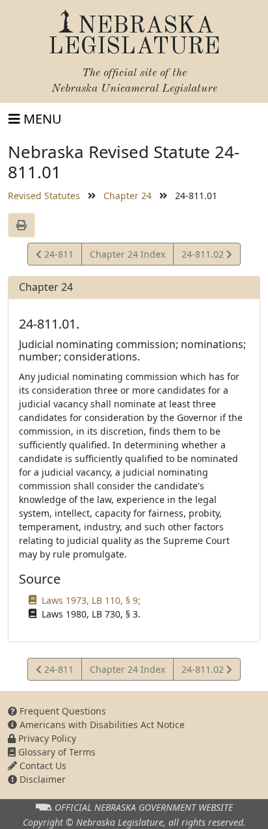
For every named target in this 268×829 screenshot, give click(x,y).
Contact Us (41, 765)
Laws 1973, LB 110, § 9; (91, 600)
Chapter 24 (127, 195)
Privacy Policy (46, 738)
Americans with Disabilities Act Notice (101, 724)
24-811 (57, 256)
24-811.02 (203, 256)
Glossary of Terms (56, 752)
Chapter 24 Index (127, 254)
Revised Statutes (44, 195)
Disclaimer (41, 779)
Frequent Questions (61, 711)
